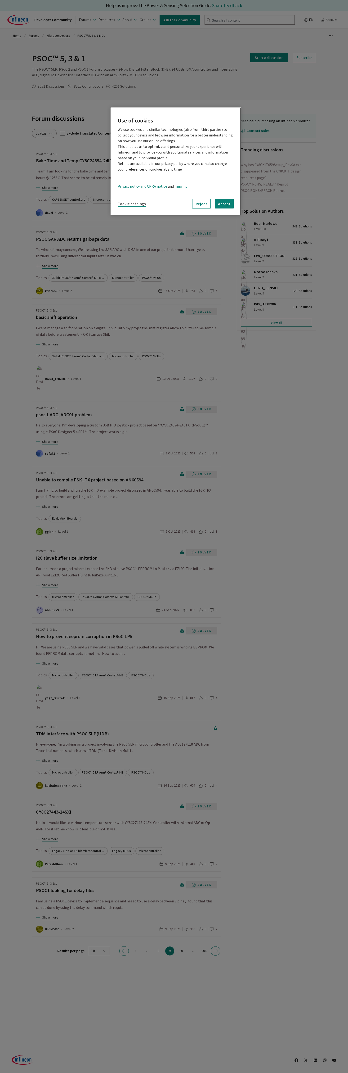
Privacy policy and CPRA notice (142, 186)
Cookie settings (132, 204)
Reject (201, 203)
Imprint (180, 186)
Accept (224, 203)
